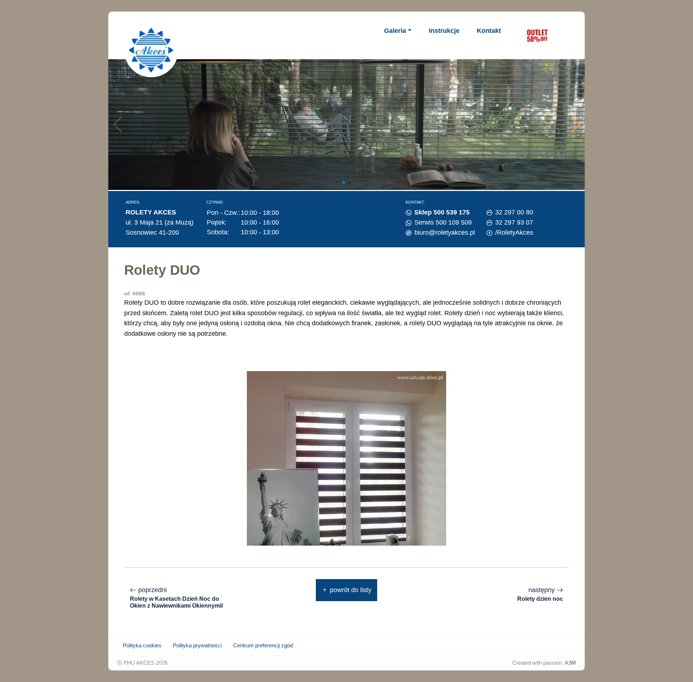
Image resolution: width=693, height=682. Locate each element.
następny (540, 594)
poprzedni (176, 597)
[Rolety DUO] (346, 457)
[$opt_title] (537, 35)
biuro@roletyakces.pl (444, 232)
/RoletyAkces (514, 232)
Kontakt (489, 30)
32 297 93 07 (514, 222)
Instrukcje (444, 30)
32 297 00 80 (514, 212)
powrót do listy (349, 590)
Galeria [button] (395, 30)
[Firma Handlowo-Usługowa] (151, 50)
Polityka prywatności (197, 645)
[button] (575, 125)
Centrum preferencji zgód (263, 645)
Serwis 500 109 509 (443, 222)
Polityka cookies (142, 645)
